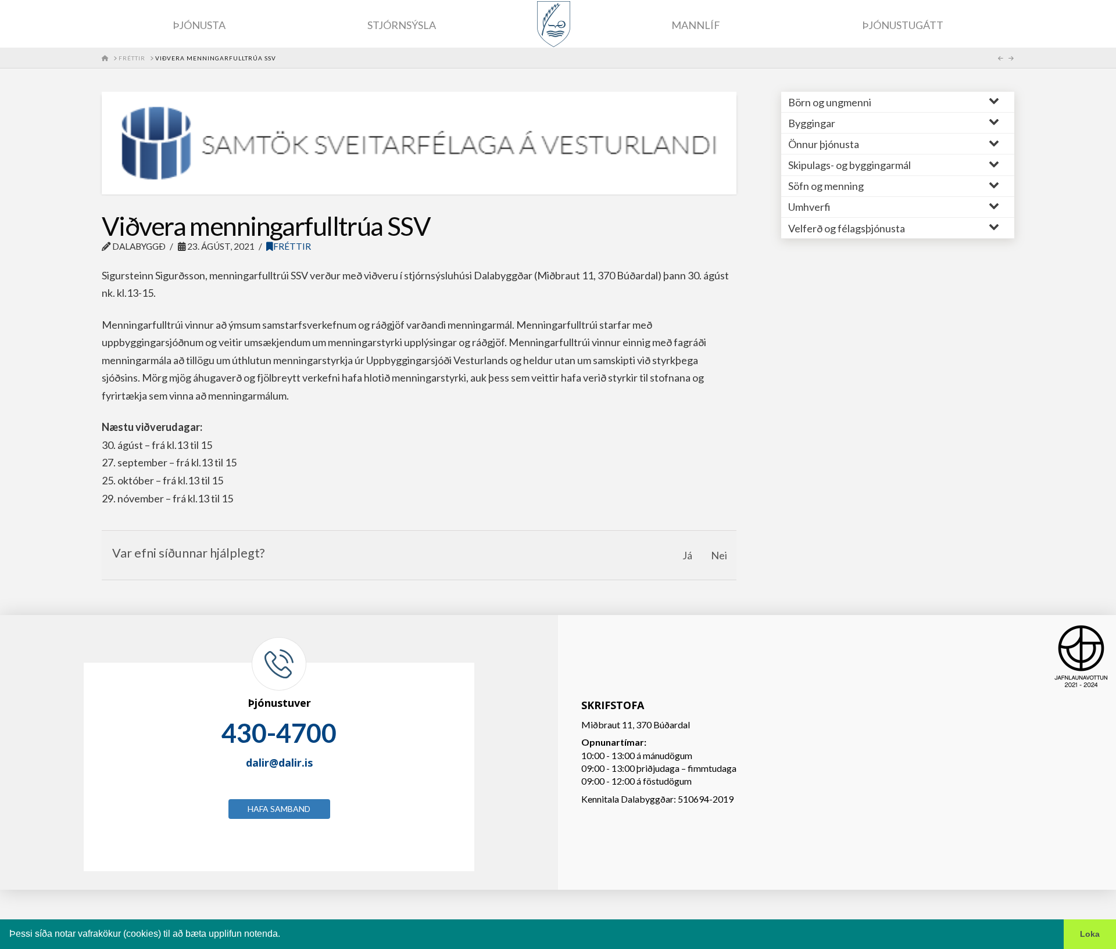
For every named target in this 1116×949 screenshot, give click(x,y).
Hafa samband (279, 809)
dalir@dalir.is (279, 763)
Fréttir (292, 246)
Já (687, 555)
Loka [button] (1090, 934)
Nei (719, 555)
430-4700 (279, 733)
